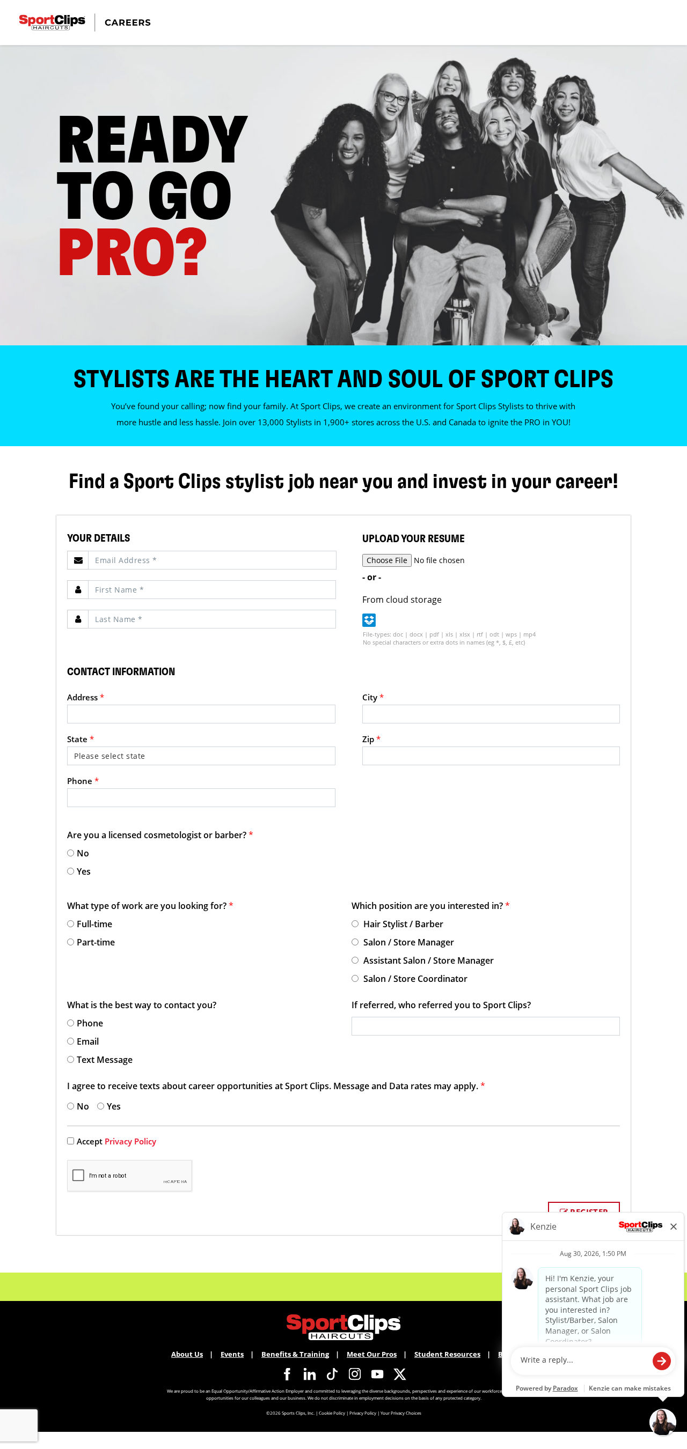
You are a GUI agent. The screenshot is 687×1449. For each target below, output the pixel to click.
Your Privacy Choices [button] (401, 1413)
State (80, 739)
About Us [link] (187, 1354)
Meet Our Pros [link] (372, 1354)
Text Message (105, 1060)
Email (88, 1041)
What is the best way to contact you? (141, 1005)
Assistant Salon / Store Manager (427, 960)
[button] (369, 620)
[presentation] (212, 560)
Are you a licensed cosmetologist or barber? (160, 835)
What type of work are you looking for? (150, 906)
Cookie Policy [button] (332, 1413)
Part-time (96, 942)
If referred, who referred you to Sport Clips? (441, 1005)
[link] (287, 1373)
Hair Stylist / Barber (402, 924)
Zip (371, 739)
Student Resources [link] (447, 1354)
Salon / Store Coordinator (414, 979)
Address (85, 697)
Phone (83, 781)
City (373, 697)
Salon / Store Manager (407, 942)
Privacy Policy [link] (130, 1141)
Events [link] (232, 1354)
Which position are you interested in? (431, 906)
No (83, 853)
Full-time (94, 924)
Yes (84, 871)
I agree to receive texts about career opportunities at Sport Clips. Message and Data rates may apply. (276, 1086)
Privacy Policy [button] (362, 1413)
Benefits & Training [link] (295, 1354)
